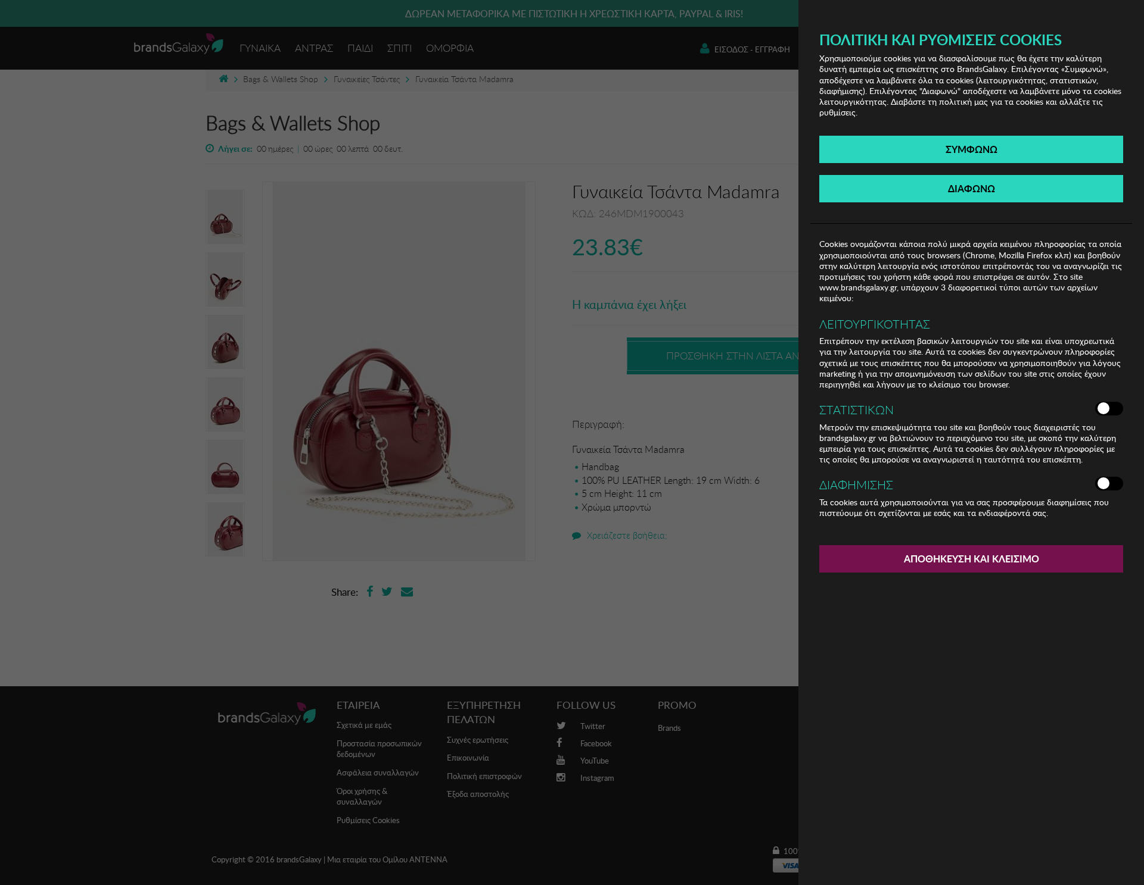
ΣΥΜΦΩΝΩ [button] (971, 149)
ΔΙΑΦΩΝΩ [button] (971, 188)
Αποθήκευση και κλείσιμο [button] (971, 558)
